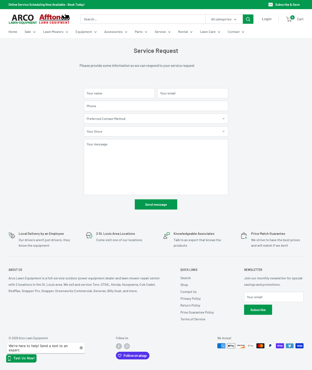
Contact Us (188, 292)
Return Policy (190, 305)
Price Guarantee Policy (197, 312)
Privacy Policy (190, 298)
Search (185, 278)
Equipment (84, 32)
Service (160, 32)
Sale (28, 32)
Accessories (113, 32)
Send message (156, 204)
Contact (234, 32)
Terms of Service (192, 319)
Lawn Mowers (53, 32)
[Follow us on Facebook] (119, 346)
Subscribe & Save (287, 4)
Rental (183, 32)
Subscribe (258, 310)
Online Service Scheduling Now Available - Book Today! (46, 4)
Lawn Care (208, 32)
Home (12, 32)
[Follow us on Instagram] (127, 346)
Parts (139, 32)
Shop (184, 285)
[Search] (248, 19)
